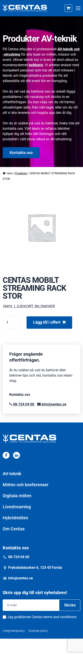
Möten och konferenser (25, 484)
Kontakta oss (21, 152)
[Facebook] (6, 455)
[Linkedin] (16, 455)
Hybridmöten (15, 517)
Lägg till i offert (46, 322)
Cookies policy (38, 630)
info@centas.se (53, 404)
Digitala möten (17, 495)
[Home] (25, 8)
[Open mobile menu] (78, 8)
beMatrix (36, 65)
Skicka (70, 605)
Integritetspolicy (14, 630)
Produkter (21, 173)
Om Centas (14, 528)
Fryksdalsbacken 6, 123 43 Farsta (35, 567)
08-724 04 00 (23, 404)
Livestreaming (17, 506)
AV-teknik (12, 473)
